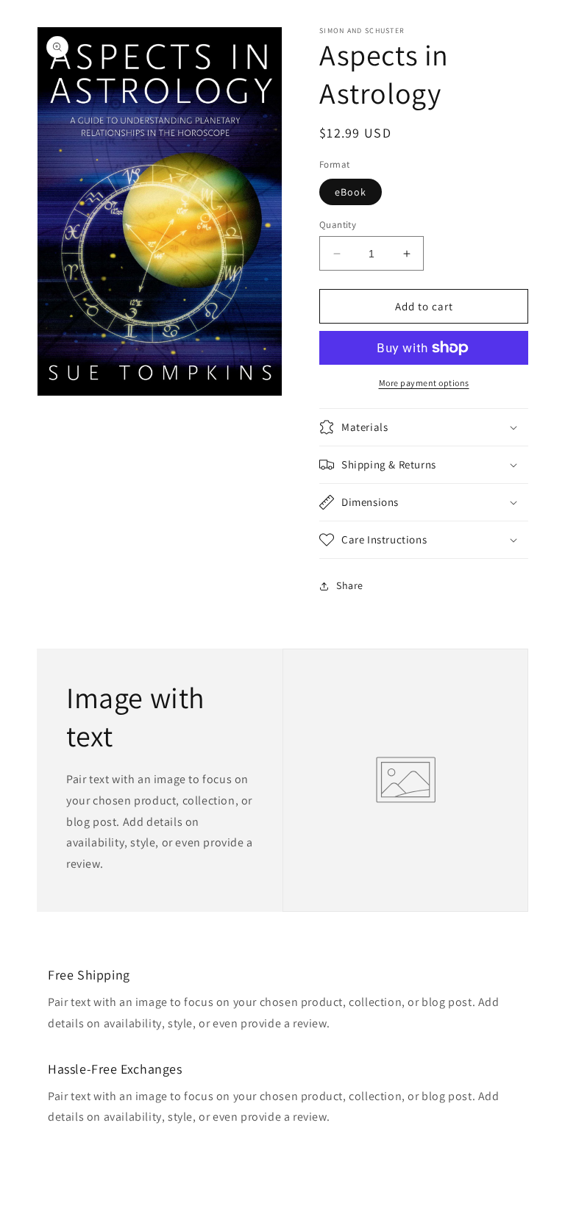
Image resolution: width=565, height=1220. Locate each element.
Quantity (337, 224)
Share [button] (349, 585)
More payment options (424, 382)
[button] (423, 427)
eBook (350, 192)
